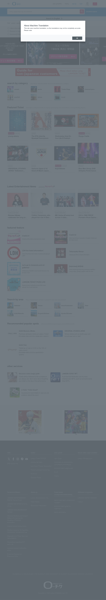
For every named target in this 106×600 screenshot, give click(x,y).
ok (77, 38)
